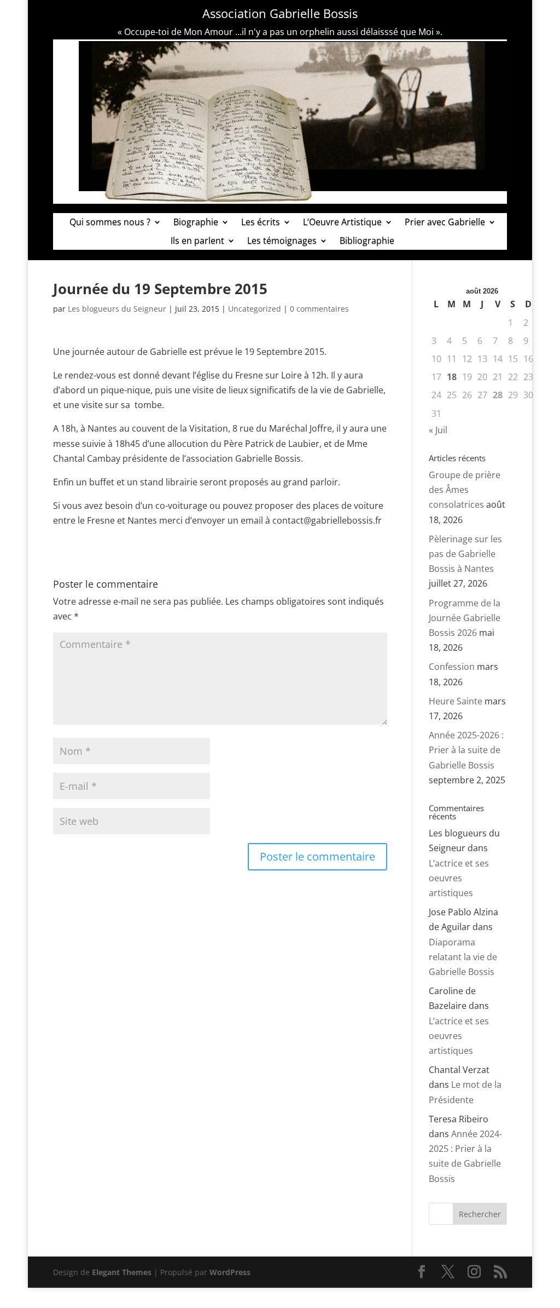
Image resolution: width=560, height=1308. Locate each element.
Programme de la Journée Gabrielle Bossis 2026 (464, 618)
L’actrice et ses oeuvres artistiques (459, 878)
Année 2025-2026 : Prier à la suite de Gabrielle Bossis (466, 750)
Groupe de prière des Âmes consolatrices (464, 489)
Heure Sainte (455, 701)
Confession (452, 667)
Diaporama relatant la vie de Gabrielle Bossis (463, 957)
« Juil (438, 430)
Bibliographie (367, 241)
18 (452, 377)
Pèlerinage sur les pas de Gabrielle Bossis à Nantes (465, 554)
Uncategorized (254, 308)
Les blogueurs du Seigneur (117, 308)
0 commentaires (319, 308)
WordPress (229, 1272)
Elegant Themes (121, 1272)
